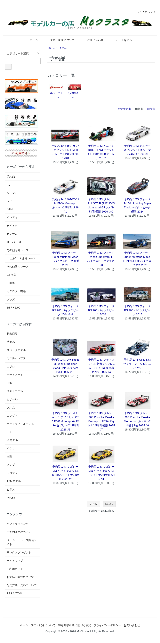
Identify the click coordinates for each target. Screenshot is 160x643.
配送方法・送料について (22, 585)
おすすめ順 (124, 108)
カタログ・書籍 (16, 291)
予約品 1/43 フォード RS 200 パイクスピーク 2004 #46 (65, 310)
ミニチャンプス (16, 358)
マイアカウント (146, 11)
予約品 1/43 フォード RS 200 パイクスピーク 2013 (137, 310)
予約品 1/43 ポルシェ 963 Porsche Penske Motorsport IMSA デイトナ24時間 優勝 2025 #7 (101, 421)
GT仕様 (11, 274)
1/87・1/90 (13, 307)
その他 (11, 497)
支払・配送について (62, 40)
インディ (12, 217)
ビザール (12, 399)
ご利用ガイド (15, 568)
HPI (9, 432)
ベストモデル (15, 391)
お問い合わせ (95, 40)
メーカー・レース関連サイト (22, 542)
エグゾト (12, 415)
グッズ (11, 299)
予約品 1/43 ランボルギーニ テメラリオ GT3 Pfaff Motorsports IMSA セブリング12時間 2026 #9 (65, 421)
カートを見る (124, 40)
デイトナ (12, 225)
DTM (10, 209)
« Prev (93, 503)
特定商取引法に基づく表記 (74, 625)
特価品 (11, 341)
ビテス (11, 489)
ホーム (34, 40)
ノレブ (11, 464)
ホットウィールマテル (20, 423)
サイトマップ (15, 560)
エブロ (11, 366)
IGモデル (12, 440)
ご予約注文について (19, 532)
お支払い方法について (20, 577)
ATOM (18, 593)
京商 (9, 456)
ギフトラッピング (17, 523)
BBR (9, 382)
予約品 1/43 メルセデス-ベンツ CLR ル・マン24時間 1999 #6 (137, 150)
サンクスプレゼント (19, 552)
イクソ (11, 448)
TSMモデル (14, 481)
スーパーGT (14, 242)
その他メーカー (74, 94)
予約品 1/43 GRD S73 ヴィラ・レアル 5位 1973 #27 (137, 363)
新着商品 (12, 333)
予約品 (63, 48)
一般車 (11, 283)
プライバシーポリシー (107, 625)
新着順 (151, 108)
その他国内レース (17, 266)
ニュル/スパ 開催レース (21, 258)
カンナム (12, 233)
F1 (8, 184)
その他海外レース (17, 250)
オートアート (15, 374)
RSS (9, 593)
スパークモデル (56, 94)
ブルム (11, 407)
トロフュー (13, 473)
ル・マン (12, 192)
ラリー (11, 201)
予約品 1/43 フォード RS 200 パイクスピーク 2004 (101, 310)
